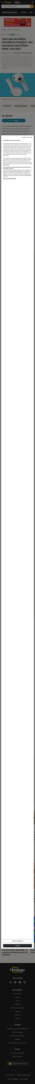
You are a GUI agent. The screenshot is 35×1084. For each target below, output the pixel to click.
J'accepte (17, 945)
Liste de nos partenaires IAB (9, 178)
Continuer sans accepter (27, 137)
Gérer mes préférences (17, 941)
